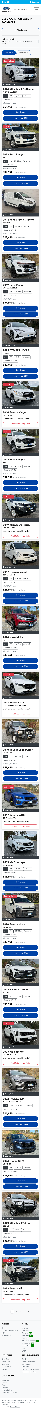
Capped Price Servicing (30, 1369)
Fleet (4, 1385)
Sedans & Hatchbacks (10, 1331)
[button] (36, 9)
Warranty (25, 1367)
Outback (25, 1338)
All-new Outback (28, 1341)
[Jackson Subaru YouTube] (8, 2)
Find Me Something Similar (20, 424)
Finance (4, 1369)
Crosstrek (25, 1331)
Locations (35, 2)
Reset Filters (9, 52)
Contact (5, 1388)
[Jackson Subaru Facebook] (3, 2)
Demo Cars (6, 1362)
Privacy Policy (7, 1390)
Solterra (25, 1333)
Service (24, 1359)
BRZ (23, 1348)
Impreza (25, 1328)
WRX (24, 1351)
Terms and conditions (9, 1393)
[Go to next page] (33, 1312)
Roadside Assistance (29, 1372)
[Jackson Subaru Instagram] (5, 2)
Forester (25, 1336)
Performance (6, 1336)
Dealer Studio (15, 1407)
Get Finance (20, 112)
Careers (4, 1383)
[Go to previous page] (7, 1312)
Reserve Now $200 (20, 118)
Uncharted (26, 1346)
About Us (5, 1380)
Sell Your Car (6, 1367)
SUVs (3, 1333)
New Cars (5, 1364)
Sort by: (18, 41)
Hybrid (4, 1328)
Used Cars (5, 1359)
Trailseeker (26, 1343)
